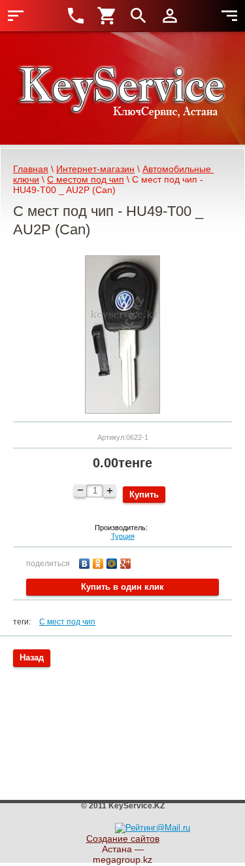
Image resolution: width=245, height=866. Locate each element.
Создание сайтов (122, 838)
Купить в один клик (122, 587)
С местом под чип (85, 179)
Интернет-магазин (95, 169)
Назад (32, 657)
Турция (123, 536)
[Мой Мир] (113, 562)
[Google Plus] (127, 562)
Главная (30, 169)
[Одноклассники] (99, 562)
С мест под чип (67, 621)
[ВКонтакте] (86, 562)
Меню (15, 15)
